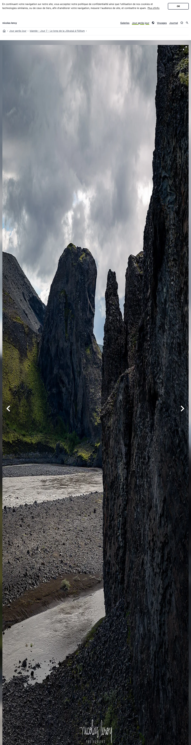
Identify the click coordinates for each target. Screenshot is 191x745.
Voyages (162, 22)
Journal (173, 22)
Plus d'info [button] (154, 8)
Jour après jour (140, 22)
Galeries (125, 22)
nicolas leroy (9, 22)
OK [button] (178, 6)
